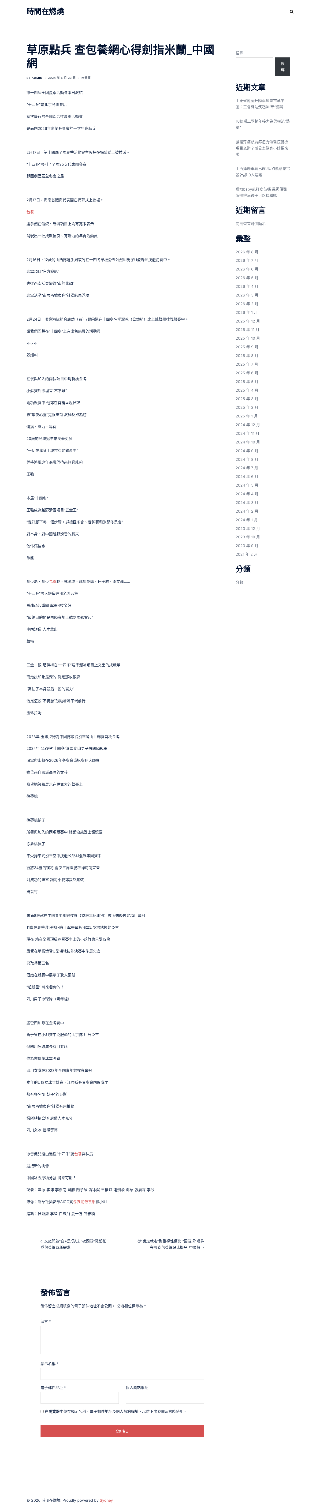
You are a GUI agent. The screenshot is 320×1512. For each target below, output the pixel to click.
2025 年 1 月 (247, 416)
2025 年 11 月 (247, 329)
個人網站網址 (137, 1387)
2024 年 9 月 (247, 450)
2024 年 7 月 (247, 467)
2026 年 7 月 (247, 260)
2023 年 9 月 (247, 545)
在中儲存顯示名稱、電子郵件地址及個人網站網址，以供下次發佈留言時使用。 (116, 1411)
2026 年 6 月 (247, 269)
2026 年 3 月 (247, 295)
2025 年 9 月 (247, 347)
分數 (239, 582)
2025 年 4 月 (247, 390)
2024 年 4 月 (247, 493)
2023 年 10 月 (248, 537)
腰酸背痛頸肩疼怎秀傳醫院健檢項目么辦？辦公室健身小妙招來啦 (262, 148)
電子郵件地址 (53, 1387)
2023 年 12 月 (248, 528)
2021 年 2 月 (247, 554)
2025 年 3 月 (247, 398)
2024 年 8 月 (247, 459)
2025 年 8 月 (247, 355)
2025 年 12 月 (248, 321)
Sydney (106, 1500)
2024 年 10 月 (248, 442)
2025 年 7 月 (247, 364)
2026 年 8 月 (247, 252)
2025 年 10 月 (248, 338)
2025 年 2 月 (247, 407)
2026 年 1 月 (247, 312)
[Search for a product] (292, 12)
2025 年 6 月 (247, 373)
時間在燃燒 (45, 11)
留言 (46, 1321)
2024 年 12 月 (248, 424)
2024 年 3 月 (247, 502)
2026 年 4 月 (247, 286)
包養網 (78, 1201)
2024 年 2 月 (247, 511)
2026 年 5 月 (247, 277)
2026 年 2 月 (247, 303)
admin (37, 77)
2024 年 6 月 (247, 476)
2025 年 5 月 (247, 381)
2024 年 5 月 (247, 485)
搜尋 (239, 53)
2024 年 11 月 (247, 433)
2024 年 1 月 (247, 520)
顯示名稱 (50, 1363)
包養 (30, 212)
